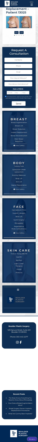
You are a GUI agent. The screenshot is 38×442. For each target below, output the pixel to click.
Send (18, 103)
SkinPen (19, 260)
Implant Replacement (19, 132)
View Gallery (19, 145)
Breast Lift (19, 126)
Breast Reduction (19, 129)
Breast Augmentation (19, 122)
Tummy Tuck (19, 166)
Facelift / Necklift (19, 213)
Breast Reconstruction (19, 136)
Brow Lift (19, 216)
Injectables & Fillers (19, 210)
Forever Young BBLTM (19, 254)
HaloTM (19, 257)
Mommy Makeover (19, 175)
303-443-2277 (22, 337)
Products (19, 272)
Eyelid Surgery (19, 220)
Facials (19, 269)
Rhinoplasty (19, 223)
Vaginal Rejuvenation (19, 185)
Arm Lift (19, 182)
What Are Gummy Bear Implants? (20, 414)
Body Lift (19, 178)
